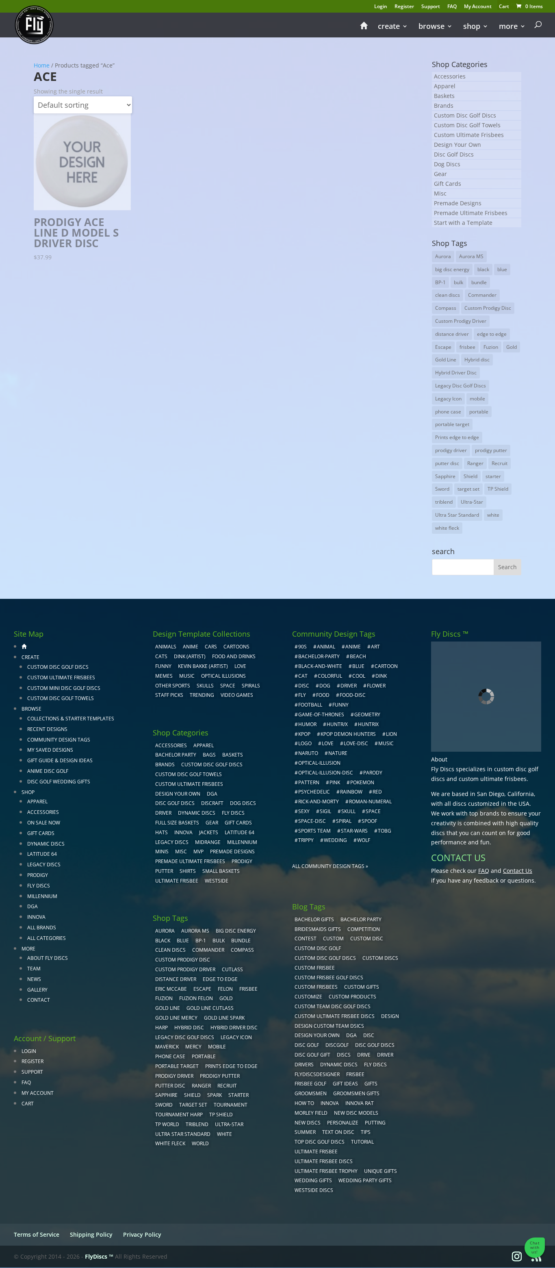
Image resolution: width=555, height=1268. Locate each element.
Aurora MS (471, 256)
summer (305, 1132)
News (34, 979)
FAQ (452, 7)
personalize (342, 1122)
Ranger (475, 463)
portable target (452, 424)
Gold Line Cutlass (210, 1008)
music (187, 675)
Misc (440, 193)
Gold (511, 347)
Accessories (450, 76)
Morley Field (311, 1112)
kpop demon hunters (348, 734)
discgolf (337, 1045)
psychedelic (314, 791)
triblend (444, 501)
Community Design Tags (58, 739)
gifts (370, 1083)
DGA (32, 906)
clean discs (447, 294)
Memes (164, 675)
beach (358, 656)
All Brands (41, 927)
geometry (367, 714)
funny (340, 704)
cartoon (386, 666)
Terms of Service (36, 1234)
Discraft (212, 803)
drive (364, 1054)
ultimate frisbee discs (324, 1161)
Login (380, 7)
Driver (163, 812)
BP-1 (440, 282)
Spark (214, 1095)
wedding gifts (313, 1180)
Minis (162, 851)
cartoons (236, 646)
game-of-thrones (321, 714)
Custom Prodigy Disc (487, 307)
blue (502, 269)
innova (330, 1103)
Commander (482, 294)
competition (363, 929)
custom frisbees (316, 986)
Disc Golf (307, 1045)
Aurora (443, 256)
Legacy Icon (448, 398)
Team (34, 968)
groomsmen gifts (356, 1093)
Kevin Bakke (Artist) (203, 666)
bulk (458, 282)
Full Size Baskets (177, 822)
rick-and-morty (318, 801)
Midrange (208, 842)
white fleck (447, 527)
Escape (443, 347)
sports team (314, 830)
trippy (306, 840)
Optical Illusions (223, 675)
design (390, 1016)
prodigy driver (451, 450)
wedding (335, 840)
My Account (478, 7)
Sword (442, 488)
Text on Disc (338, 1132)
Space (227, 685)
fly (302, 695)
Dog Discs (447, 164)
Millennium (42, 896)
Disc (368, 1035)
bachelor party (361, 919)
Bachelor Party (175, 754)
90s (302, 646)
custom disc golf (318, 948)
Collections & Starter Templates (70, 718)
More (508, 27)
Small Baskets (221, 871)
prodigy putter (491, 450)
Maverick (167, 1046)
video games (237, 695)
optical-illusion (319, 762)
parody (372, 772)
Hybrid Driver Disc (456, 372)
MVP (198, 851)
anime (353, 646)
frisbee (467, 347)
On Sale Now (43, 822)
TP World (167, 1124)
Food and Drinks (234, 656)
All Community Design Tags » (330, 866)
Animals (165, 646)
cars (211, 646)
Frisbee (355, 1074)
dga (351, 1035)
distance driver (452, 334)
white (493, 514)
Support (430, 7)
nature (337, 753)
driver (348, 685)
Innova (36, 916)
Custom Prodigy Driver (460, 321)
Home (42, 65)
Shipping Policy (91, 1234)
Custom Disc (366, 938)
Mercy (193, 1046)
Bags (209, 754)
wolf (363, 840)
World (200, 1143)
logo (305, 743)
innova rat (359, 1103)
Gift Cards (447, 183)
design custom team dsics (329, 1025)
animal (326, 646)
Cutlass (232, 969)
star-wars (354, 830)
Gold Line (445, 359)
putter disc (447, 463)
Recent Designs (47, 729)
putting (375, 1122)
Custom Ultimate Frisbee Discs (335, 1016)
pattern (308, 782)
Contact (38, 999)
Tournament (230, 1104)
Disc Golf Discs (454, 154)
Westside (216, 880)
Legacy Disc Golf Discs (460, 385)
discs (344, 1054)
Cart (504, 7)
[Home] (363, 29)
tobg (384, 830)
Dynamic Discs (46, 843)
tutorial (362, 1141)
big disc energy (452, 269)
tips (366, 1132)
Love (240, 666)
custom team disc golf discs (333, 1006)
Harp (161, 1027)
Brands (443, 105)
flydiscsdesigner (317, 1074)
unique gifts (380, 1171)
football (310, 704)
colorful (330, 675)
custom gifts (361, 986)
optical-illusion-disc (325, 772)
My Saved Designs (50, 749)
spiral (343, 821)
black (483, 269)
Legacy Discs (44, 864)
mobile (477, 398)
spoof (369, 821)
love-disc (356, 743)
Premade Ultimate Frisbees (470, 213)
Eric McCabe (171, 988)
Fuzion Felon (196, 998)
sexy (304, 811)
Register (404, 7)
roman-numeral (370, 801)
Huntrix (368, 724)
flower (376, 685)
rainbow (351, 791)
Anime (190, 646)
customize (308, 996)
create (389, 27)
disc (303, 685)
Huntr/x (337, 724)
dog (324, 685)
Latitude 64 (42, 853)
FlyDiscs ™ (99, 1256)
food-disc (353, 695)
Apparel (444, 86)
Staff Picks (169, 695)
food (323, 695)
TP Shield (498, 488)
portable (478, 411)
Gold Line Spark (224, 1017)
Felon (225, 988)
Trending (202, 695)
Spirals (251, 685)
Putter (164, 871)
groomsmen (311, 1093)
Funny (163, 666)
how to (304, 1103)
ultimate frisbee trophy (326, 1171)
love (328, 743)
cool (358, 675)
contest (306, 938)
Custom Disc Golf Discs (465, 115)
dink (381, 675)
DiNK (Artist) (190, 656)
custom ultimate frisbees (493, 779)
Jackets (208, 832)
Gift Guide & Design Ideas (60, 760)
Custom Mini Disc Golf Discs (63, 688)
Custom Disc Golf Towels (467, 125)
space (373, 811)
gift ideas (345, 1083)
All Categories (46, 938)
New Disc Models (356, 1112)
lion (391, 734)
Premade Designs (457, 203)
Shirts (188, 871)
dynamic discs (339, 1064)
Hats (161, 832)
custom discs (380, 958)
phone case (448, 411)
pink (335, 782)
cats (161, 656)
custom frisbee (315, 967)
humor (307, 724)
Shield (470, 476)
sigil (325, 811)
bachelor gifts (314, 919)
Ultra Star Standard (457, 514)
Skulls (205, 685)
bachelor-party (319, 656)
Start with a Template (463, 222)
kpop (304, 734)
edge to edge (492, 334)
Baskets (444, 96)
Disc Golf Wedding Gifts (58, 781)
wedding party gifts (365, 1180)
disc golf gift (312, 1054)
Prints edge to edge (457, 437)
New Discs (308, 1122)
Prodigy (37, 875)
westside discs (314, 1190)
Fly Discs (38, 885)
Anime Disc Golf (47, 771)
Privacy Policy (142, 1234)
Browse (431, 27)
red (377, 791)
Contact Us (517, 870)
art (375, 646)
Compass (445, 307)
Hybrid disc (477, 359)
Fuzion (490, 347)
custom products (352, 996)
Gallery (37, 989)
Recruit (499, 463)
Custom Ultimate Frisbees (469, 135)
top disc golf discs (320, 1141)
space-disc (312, 821)
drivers (304, 1064)
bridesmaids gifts (318, 929)
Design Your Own (457, 144)
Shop (471, 27)
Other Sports (172, 685)
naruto (308, 753)
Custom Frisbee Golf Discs (329, 977)
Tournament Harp (179, 1114)
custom (333, 938)
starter (493, 476)
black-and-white (320, 666)
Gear (440, 174)
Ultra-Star (472, 501)
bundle (479, 282)
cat (303, 675)
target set (468, 488)
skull (348, 811)
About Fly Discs (47, 958)
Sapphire (445, 476)
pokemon (362, 782)
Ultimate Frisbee (176, 880)
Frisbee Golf (310, 1083)
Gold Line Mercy (176, 1017)
